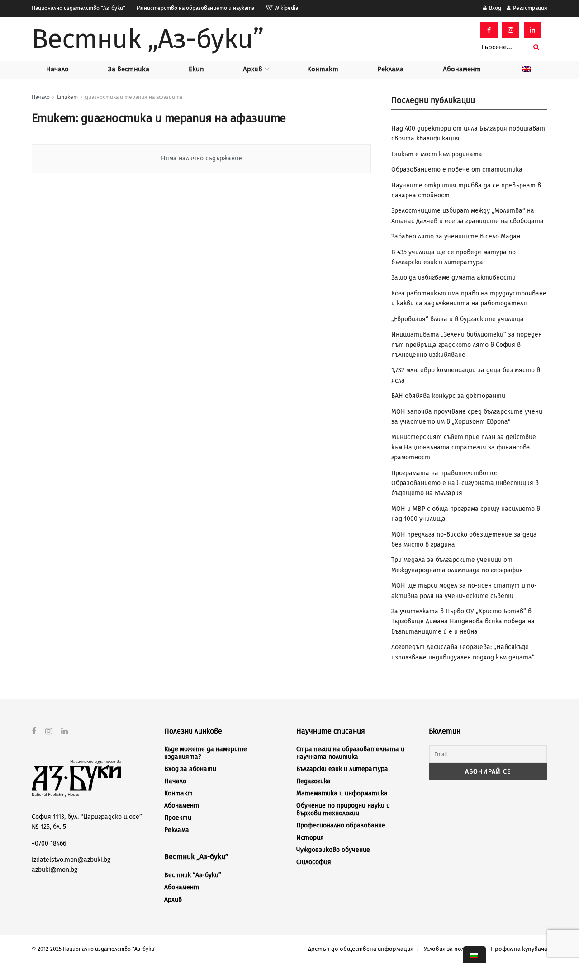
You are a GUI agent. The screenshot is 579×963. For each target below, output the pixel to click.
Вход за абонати (190, 769)
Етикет (67, 97)
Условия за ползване (452, 948)
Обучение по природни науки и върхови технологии (343, 809)
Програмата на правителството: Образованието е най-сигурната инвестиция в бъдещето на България (465, 483)
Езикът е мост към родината (436, 154)
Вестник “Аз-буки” (192, 875)
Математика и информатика (342, 793)
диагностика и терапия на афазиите (134, 97)
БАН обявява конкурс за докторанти (448, 396)
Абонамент (462, 69)
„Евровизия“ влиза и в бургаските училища (457, 319)
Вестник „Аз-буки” (147, 38)
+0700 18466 (49, 843)
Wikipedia (285, 8)
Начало (57, 69)
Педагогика (313, 781)
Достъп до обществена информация (360, 948)
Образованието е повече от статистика (456, 169)
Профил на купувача (519, 948)
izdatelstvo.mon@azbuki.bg (71, 860)
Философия (313, 862)
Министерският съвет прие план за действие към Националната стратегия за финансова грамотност (463, 447)
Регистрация (529, 8)
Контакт (322, 69)
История (310, 837)
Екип (196, 69)
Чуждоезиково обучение (333, 850)
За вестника (128, 69)
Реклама (390, 69)
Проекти (177, 818)
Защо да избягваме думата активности (453, 277)
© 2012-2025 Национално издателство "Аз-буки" (94, 949)
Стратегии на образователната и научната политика (350, 753)
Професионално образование (340, 825)
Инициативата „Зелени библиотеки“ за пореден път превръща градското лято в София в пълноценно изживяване (466, 345)
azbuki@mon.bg (54, 870)
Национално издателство (78, 8)
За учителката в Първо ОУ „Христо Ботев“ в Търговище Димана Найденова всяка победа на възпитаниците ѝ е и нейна (463, 622)
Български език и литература (342, 769)
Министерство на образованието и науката (195, 8)
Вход (494, 8)
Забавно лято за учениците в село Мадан (455, 236)
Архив (252, 69)
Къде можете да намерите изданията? (205, 753)
